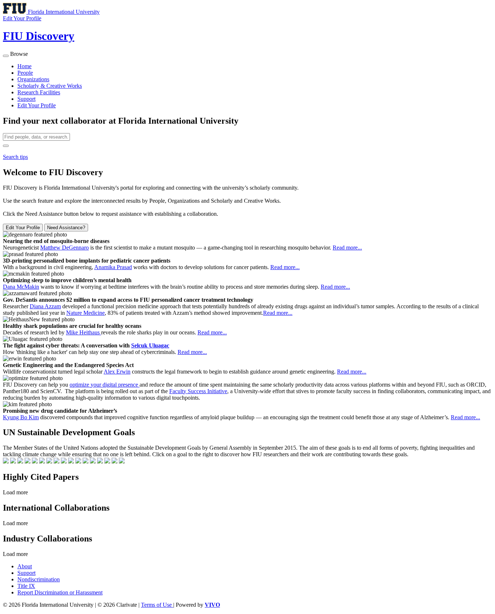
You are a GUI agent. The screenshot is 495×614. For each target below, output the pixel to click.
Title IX (26, 586)
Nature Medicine (85, 313)
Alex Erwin (117, 371)
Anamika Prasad (113, 267)
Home (24, 66)
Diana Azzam (45, 306)
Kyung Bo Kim (21, 417)
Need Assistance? (66, 227)
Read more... (347, 247)
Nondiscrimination (38, 579)
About (24, 566)
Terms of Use (157, 605)
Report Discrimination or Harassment (60, 592)
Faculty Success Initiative (198, 391)
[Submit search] (6, 146)
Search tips (15, 157)
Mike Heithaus (83, 332)
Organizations (33, 79)
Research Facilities (38, 92)
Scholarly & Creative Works (49, 86)
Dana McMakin (21, 287)
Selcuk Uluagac (150, 345)
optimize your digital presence (105, 385)
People (25, 73)
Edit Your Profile (36, 105)
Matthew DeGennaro (64, 247)
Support (26, 99)
